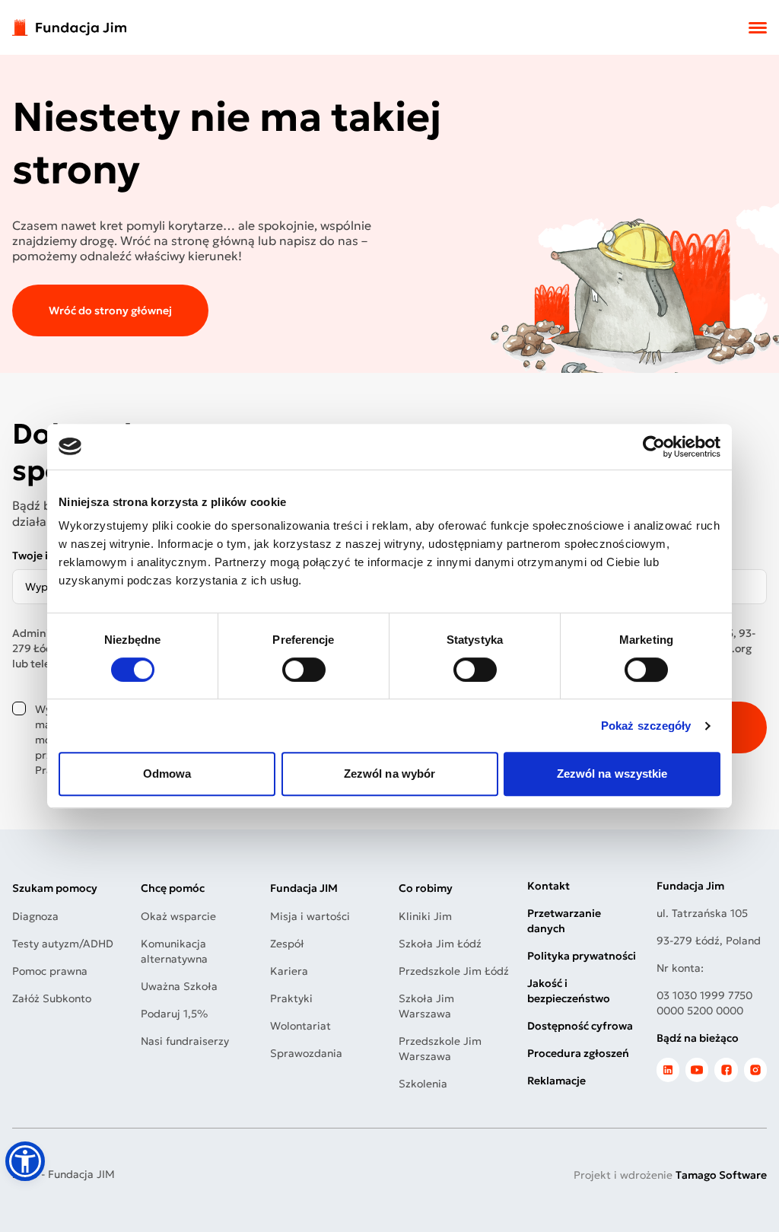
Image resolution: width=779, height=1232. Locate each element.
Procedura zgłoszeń (578, 1053)
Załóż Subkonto (51, 998)
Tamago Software (721, 1175)
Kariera (289, 971)
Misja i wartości (310, 916)
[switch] (304, 669)
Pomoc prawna (49, 971)
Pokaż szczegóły (646, 725)
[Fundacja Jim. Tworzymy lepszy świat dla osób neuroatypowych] (69, 28)
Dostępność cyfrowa (580, 1026)
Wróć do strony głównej (110, 310)
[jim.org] (668, 1070)
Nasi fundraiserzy (185, 1041)
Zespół (287, 943)
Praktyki (291, 998)
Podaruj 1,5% (174, 1013)
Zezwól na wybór (390, 773)
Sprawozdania (306, 1053)
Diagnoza (35, 916)
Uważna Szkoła (179, 986)
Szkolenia (423, 1083)
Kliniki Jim (425, 916)
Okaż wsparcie (178, 916)
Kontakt (548, 886)
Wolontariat (300, 1026)
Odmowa (167, 773)
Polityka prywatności (581, 956)
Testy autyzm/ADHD (62, 943)
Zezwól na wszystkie (612, 773)
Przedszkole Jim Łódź (454, 971)
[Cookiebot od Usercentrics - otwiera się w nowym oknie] (653, 446)
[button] (25, 1161)
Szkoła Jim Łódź (440, 943)
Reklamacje (556, 1080)
